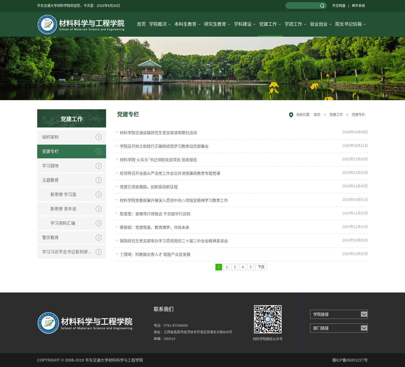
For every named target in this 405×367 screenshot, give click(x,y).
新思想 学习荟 (63, 194)
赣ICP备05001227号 (350, 360)
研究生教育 (217, 24)
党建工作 (270, 24)
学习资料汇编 (62, 223)
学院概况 (160, 24)
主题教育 (50, 180)
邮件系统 (358, 6)
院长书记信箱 (350, 24)
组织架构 (50, 137)
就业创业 (321, 24)
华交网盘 (338, 6)
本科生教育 (187, 24)
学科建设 (245, 24)
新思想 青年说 (63, 208)
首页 (141, 24)
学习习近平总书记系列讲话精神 (71, 251)
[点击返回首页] (80, 24)
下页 (261, 267)
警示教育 (50, 237)
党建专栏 (50, 151)
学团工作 (296, 24)
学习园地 (50, 165)
